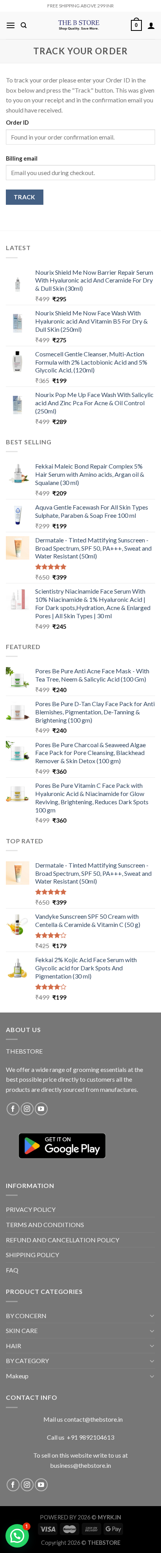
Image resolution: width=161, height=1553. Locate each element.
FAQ (12, 1270)
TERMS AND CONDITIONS (45, 1224)
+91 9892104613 (90, 1437)
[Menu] (10, 25)
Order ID (17, 122)
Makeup (17, 1375)
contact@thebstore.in (93, 1419)
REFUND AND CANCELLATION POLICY (62, 1239)
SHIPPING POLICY (32, 1254)
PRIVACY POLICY (30, 1209)
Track (25, 196)
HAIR (13, 1345)
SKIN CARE (22, 1330)
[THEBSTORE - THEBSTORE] (79, 25)
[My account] (151, 25)
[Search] (24, 25)
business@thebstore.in (80, 1465)
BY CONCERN (26, 1315)
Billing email (22, 158)
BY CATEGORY (27, 1360)
